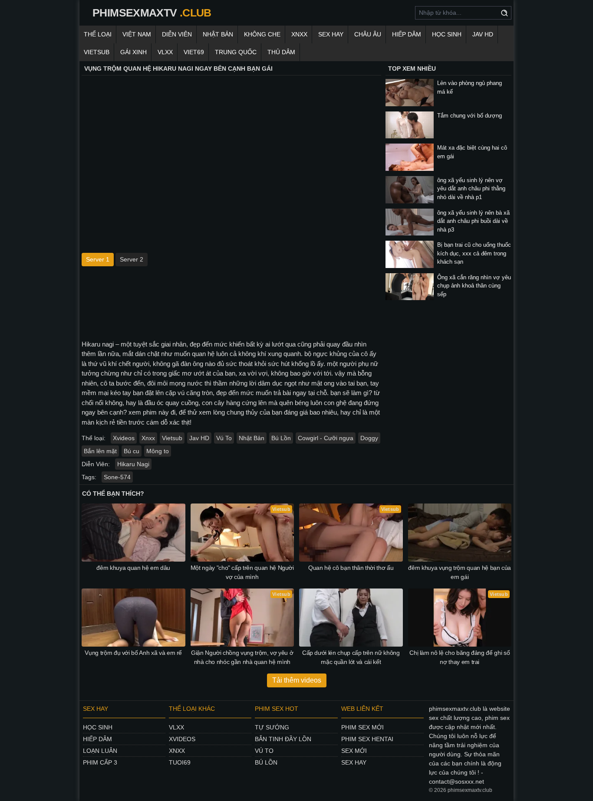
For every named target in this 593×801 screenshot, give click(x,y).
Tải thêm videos (296, 680)
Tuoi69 (180, 762)
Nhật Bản (218, 34)
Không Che (262, 34)
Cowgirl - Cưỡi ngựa (325, 438)
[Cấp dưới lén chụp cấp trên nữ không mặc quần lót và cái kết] (351, 617)
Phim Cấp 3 (100, 762)
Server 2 (131, 259)
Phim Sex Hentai (367, 739)
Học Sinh (446, 34)
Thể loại (98, 34)
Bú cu (131, 451)
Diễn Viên (177, 34)
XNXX (299, 34)
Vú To (224, 438)
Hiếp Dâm (406, 34)
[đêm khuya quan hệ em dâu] (133, 532)
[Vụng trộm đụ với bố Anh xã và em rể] (133, 617)
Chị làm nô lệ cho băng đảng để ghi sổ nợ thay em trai (459, 657)
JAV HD (482, 34)
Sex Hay (330, 34)
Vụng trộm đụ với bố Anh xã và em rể (133, 652)
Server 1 (97, 259)
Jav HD (199, 438)
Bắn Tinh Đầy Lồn (283, 739)
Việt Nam (136, 34)
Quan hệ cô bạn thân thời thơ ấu (350, 567)
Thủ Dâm (281, 52)
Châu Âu (367, 34)
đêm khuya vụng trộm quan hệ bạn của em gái (459, 572)
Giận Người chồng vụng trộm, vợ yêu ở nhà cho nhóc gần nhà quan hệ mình (242, 657)
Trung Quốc (236, 52)
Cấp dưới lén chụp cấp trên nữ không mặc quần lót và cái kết (351, 657)
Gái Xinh (133, 52)
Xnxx (148, 438)
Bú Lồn (281, 438)
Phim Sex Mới (362, 727)
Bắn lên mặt (100, 451)
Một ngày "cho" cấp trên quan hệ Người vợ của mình (242, 572)
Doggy (369, 438)
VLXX (165, 52)
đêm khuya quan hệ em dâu (133, 567)
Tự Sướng (272, 727)
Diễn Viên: (96, 464)
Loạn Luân (100, 750)
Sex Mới (354, 750)
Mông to (157, 451)
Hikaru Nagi (133, 464)
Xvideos (124, 438)
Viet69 (194, 52)
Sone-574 (117, 477)
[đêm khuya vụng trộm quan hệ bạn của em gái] (460, 532)
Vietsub (96, 52)
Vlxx (176, 727)
